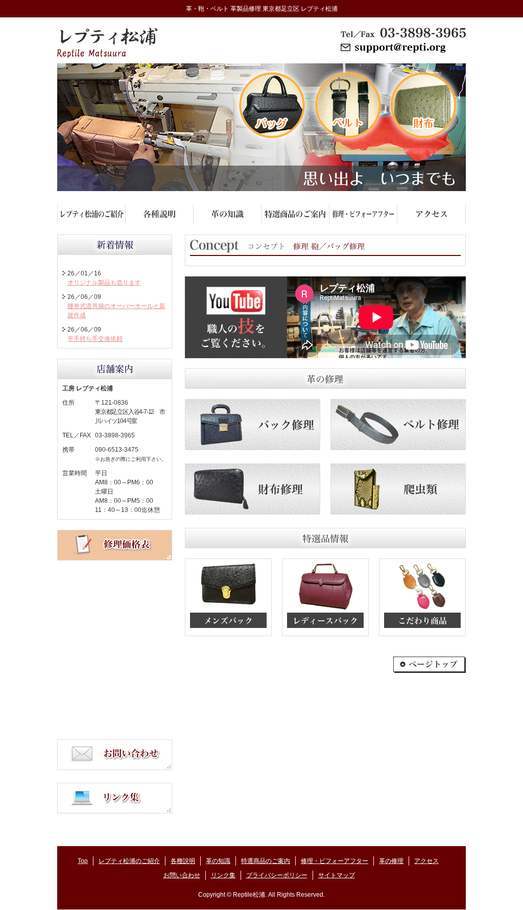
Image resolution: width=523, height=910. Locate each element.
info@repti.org (403, 48)
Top (83, 861)
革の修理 (391, 861)
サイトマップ (336, 875)
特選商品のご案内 (265, 861)
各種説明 (183, 861)
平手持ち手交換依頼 (95, 338)
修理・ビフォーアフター (334, 861)
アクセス (426, 861)
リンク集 (223, 875)
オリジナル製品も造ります (104, 282)
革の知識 (218, 861)
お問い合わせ (181, 875)
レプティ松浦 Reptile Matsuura (107, 43)
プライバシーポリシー (276, 875)
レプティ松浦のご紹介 (129, 861)
